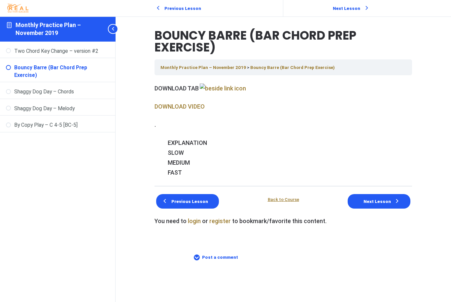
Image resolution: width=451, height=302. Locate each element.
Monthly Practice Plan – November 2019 (203, 67)
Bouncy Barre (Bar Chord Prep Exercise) (292, 67)
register (220, 221)
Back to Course (283, 199)
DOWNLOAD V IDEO (180, 106)
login (194, 221)
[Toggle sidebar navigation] (114, 29)
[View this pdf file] (222, 88)
